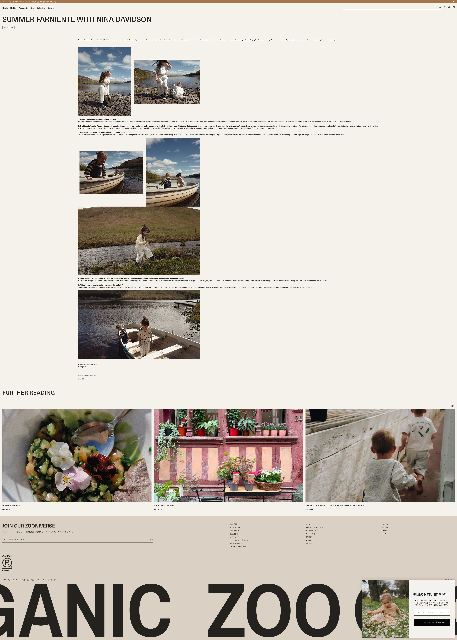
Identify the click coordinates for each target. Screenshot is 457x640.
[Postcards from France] (228, 455)
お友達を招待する (236, 543)
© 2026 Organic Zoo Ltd (10, 580)
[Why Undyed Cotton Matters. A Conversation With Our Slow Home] (380, 455)
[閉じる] (454, 1)
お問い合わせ (234, 531)
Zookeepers (8, 28)
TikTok (383, 534)
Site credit (40, 580)
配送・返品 (233, 524)
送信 (151, 539)
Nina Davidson (263, 39)
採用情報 (308, 537)
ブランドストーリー (312, 524)
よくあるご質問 (235, 527)
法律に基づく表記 (28, 580)
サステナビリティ (311, 531)
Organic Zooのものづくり (314, 527)
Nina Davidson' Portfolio (87, 364)
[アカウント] (449, 7)
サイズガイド (234, 537)
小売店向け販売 (235, 534)
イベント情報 (310, 534)
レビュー (308, 543)
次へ (453, 406)
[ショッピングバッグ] (453, 7)
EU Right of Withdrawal (238, 547)
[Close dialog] (452, 583)
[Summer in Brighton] (77, 455)
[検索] (392, 7)
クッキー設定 (52, 580)
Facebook (384, 524)
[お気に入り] (444, 7)
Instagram (82, 366)
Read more (6, 509)
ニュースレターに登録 (10, 1)
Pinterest (384, 531)
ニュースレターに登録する (239, 540)
